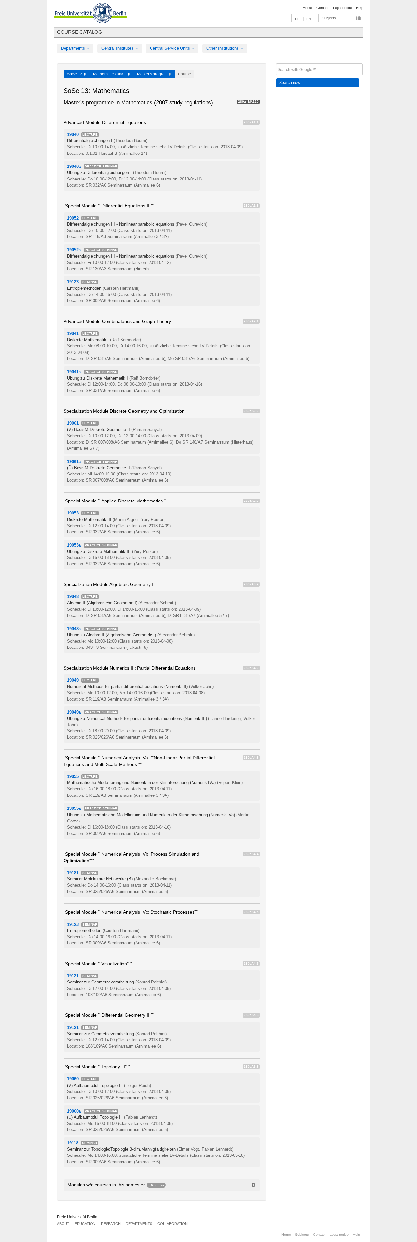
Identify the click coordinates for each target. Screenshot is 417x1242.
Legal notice (342, 8)
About (63, 1224)
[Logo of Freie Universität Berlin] (90, 14)
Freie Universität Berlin (77, 1217)
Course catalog (79, 32)
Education (85, 1224)
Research (111, 1224)
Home (307, 8)
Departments (73, 48)
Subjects (329, 18)
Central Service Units (170, 48)
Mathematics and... (110, 74)
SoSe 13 (75, 74)
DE (297, 19)
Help (359, 8)
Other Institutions (223, 48)
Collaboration (172, 1224)
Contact (322, 8)
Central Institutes (118, 48)
